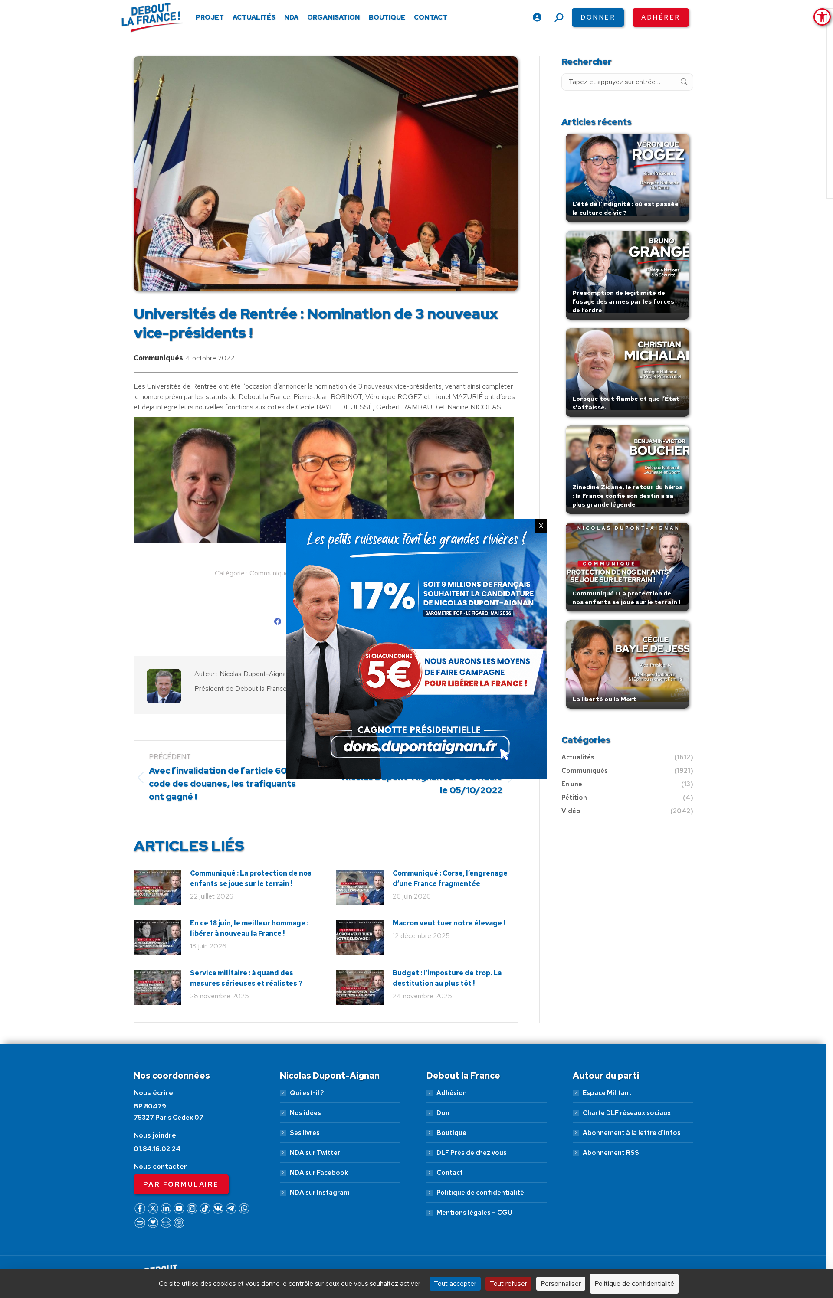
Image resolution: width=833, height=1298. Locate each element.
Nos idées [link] (305, 1112)
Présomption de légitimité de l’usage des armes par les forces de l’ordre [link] (623, 301)
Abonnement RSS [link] (611, 1152)
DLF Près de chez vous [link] (471, 1152)
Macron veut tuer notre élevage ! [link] (449, 923)
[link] (822, 17)
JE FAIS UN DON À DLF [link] (672, 1251)
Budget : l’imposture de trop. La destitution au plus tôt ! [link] (447, 978)
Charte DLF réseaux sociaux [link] (627, 1112)
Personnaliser (561, 1283)
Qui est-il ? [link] (307, 1093)
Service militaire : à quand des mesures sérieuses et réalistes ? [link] (246, 978)
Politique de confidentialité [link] (480, 1192)
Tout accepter (455, 1283)
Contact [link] (449, 1172)
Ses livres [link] (305, 1132)
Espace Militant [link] (607, 1093)
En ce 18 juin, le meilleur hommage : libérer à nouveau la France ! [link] (249, 928)
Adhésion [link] (451, 1093)
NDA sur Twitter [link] (315, 1152)
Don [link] (442, 1112)
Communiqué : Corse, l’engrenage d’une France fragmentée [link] (450, 878)
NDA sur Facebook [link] (319, 1172)
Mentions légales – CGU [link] (474, 1212)
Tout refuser (508, 1283)
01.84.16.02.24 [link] (157, 1148)
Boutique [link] (451, 1132)
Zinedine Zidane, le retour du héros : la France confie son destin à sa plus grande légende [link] (627, 495)
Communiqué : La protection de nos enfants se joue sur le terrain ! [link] (251, 878)
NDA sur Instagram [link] (320, 1192)
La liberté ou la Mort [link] (604, 699)
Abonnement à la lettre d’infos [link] (632, 1132)
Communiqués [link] (158, 358)
